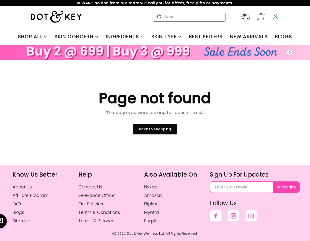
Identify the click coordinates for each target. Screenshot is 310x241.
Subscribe (286, 187)
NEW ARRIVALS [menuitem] (249, 36)
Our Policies (90, 204)
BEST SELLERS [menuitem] (206, 36)
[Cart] (261, 17)
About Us (22, 187)
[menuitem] (32, 36)
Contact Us (90, 187)
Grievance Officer (97, 195)
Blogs (18, 212)
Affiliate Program (30, 195)
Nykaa (151, 187)
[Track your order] (245, 17)
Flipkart (151, 204)
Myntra (151, 212)
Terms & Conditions (99, 212)
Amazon (153, 195)
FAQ (17, 204)
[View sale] (155, 52)
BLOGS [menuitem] (283, 36)
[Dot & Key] (56, 17)
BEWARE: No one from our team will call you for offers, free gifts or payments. (155, 3)
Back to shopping (155, 129)
